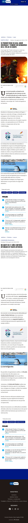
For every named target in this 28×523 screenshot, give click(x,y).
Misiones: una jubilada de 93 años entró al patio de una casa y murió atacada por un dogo (15, 229)
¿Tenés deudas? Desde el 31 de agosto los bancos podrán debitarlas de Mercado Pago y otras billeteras (15, 201)
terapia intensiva (20, 422)
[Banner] (14, 110)
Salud (4, 422)
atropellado (11, 422)
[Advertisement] (14, 21)
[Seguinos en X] (12, 509)
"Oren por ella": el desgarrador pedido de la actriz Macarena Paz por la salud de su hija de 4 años (15, 222)
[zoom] (14, 70)
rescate (4, 192)
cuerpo (9, 192)
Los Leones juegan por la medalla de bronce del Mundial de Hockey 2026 (14, 215)
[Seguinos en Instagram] (15, 509)
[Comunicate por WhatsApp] (18, 509)
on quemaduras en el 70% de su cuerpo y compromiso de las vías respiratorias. (12, 124)
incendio (15, 192)
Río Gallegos (22, 192)
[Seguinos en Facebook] (10, 509)
